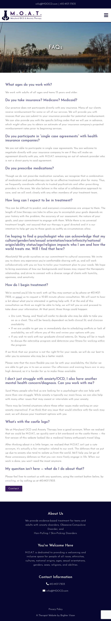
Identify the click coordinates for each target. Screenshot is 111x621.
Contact (14, 488)
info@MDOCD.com (57, 591)
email (19, 297)
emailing (10, 481)
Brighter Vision (67, 615)
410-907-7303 (57, 584)
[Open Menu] (106, 15)
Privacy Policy (56, 609)
